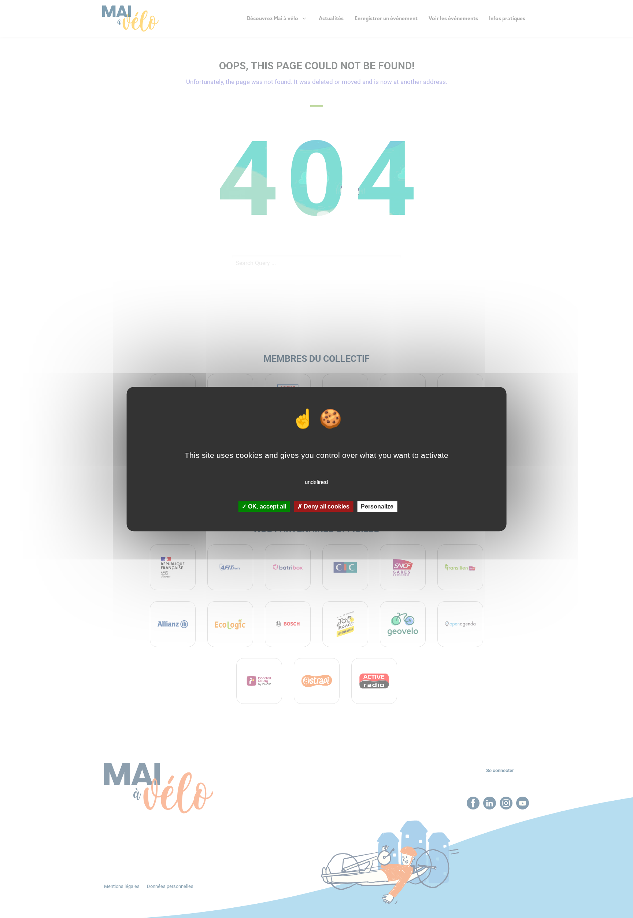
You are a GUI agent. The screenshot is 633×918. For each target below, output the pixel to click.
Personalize (377, 506)
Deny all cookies (325, 506)
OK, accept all (266, 506)
